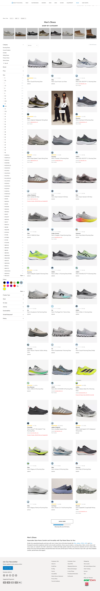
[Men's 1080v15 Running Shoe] (38, 370)
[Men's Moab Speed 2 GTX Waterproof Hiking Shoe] (86, 410)
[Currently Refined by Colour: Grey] (21, 282)
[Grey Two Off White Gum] (28, 191)
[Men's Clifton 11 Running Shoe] (86, 293)
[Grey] (52, 423)
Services (85, 571)
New (27, 3)
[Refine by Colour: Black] (4, 282)
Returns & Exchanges (72, 568)
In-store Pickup (71, 571)
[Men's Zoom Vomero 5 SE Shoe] (62, 178)
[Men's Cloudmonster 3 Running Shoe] (62, 332)
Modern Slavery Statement (57, 576)
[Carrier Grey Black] (76, 152)
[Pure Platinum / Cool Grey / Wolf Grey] (28, 229)
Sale (77, 3)
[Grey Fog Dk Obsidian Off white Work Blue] (52, 463)
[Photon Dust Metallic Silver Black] (28, 502)
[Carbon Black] (76, 463)
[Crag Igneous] (28, 152)
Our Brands (35, 3)
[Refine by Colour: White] (21, 285)
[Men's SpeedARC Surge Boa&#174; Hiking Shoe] (86, 489)
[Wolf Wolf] (52, 345)
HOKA (82, 543)
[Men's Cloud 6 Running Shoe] (38, 63)
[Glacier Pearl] (28, 306)
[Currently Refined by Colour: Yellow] (4, 289)
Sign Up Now (8, 568)
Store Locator (87, 563)
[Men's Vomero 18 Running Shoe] (62, 450)
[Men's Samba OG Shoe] (38, 178)
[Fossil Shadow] (52, 152)
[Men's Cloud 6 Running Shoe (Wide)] (86, 332)
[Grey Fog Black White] (52, 76)
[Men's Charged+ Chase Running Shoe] (62, 217)
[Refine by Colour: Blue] (7, 282)
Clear (21, 275)
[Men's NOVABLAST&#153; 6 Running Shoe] (86, 255)
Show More (62, 521)
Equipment (70, 3)
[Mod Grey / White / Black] (52, 229)
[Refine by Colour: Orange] (4, 285)
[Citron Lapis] (28, 268)
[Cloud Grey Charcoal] (28, 345)
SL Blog (53, 568)
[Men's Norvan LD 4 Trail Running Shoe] (62, 489)
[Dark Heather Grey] (76, 423)
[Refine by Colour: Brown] (11, 282)
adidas (78, 543)
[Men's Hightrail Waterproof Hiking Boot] (38, 101)
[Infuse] (76, 502)
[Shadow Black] (76, 114)
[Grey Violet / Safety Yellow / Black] (76, 229)
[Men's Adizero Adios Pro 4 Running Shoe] (86, 370)
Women (44, 3)
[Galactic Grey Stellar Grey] (52, 268)
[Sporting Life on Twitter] (7, 575)
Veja (91, 543)
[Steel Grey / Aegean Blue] (52, 383)
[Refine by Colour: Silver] (18, 285)
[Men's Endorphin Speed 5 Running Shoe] (38, 255)
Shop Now (62, 111)
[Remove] (12, 18)
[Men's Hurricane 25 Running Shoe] (86, 101)
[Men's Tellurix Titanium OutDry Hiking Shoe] (38, 332)
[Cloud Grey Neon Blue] (76, 76)
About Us (53, 563)
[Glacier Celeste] (52, 306)
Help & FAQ (70, 563)
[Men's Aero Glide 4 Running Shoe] (86, 217)
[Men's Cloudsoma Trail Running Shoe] (38, 293)
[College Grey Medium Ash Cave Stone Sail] (76, 191)
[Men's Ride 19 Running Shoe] (86, 450)
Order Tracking (87, 568)
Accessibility (54, 573)
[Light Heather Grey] (28, 76)
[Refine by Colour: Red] (14, 285)
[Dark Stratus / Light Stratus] (52, 502)
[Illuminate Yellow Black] (76, 268)
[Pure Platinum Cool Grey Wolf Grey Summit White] (52, 191)
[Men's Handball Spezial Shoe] (62, 410)
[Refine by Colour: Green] (18, 282)
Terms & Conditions (55, 581)
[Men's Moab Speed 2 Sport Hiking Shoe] (38, 140)
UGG (86, 543)
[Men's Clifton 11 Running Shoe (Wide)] (62, 255)
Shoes (62, 3)
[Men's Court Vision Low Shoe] (62, 63)
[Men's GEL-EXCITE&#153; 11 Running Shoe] (86, 63)
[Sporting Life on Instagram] (16, 575)
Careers (53, 571)
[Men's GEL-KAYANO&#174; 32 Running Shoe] (62, 370)
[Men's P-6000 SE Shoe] (38, 217)
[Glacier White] (76, 345)
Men (50, 3)
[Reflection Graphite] (28, 383)
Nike (75, 543)
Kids (56, 3)
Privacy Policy (54, 578)
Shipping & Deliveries (72, 566)
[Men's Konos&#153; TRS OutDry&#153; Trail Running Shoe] (38, 410)
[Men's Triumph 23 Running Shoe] (62, 140)
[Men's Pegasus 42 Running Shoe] (38, 450)
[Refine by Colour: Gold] (14, 282)
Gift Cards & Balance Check (90, 566)
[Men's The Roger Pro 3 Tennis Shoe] (62, 293)
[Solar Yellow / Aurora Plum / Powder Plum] (76, 383)
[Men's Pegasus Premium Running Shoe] (38, 489)
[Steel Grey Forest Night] (28, 114)
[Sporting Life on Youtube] (13, 575)
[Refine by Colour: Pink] (7, 285)
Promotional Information (73, 573)
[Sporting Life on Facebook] (4, 575)
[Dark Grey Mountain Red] (28, 423)
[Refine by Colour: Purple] (11, 285)
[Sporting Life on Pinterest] (10, 575)
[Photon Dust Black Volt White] (28, 463)
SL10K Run (53, 566)
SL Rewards (70, 576)
